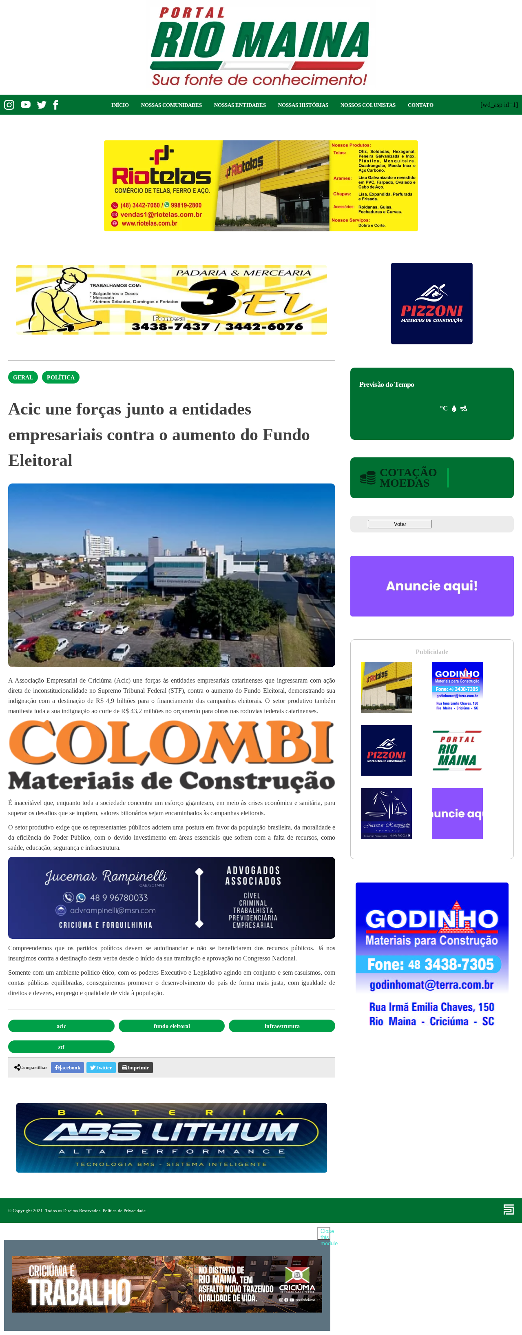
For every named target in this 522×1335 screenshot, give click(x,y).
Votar (400, 524)
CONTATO (421, 105)
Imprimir (138, 1067)
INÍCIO (120, 105)
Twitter (103, 1067)
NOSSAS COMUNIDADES (171, 105)
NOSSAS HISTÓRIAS (303, 105)
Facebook (69, 1067)
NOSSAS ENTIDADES (240, 105)
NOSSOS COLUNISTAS (368, 105)
